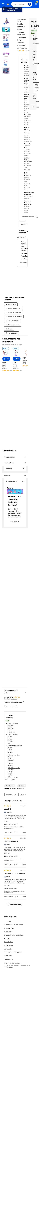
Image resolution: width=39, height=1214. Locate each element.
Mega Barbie (7, 949)
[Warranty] (23, 468)
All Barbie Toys (8, 959)
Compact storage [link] (13, 723)
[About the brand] (23, 481)
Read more (7, 821)
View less (15, 777)
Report (24, 832)
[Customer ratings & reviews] (25, 691)
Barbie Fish (7, 938)
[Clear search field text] (27, 4)
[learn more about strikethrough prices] (36, 28)
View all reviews (11, 707)
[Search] (29, 4)
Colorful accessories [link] (14, 768)
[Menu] (3, 4)
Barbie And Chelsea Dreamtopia (13, 924)
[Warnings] (25, 475)
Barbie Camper (8, 945)
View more (23, 262)
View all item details (28, 216)
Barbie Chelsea (8, 942)
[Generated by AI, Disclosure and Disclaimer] (12, 779)
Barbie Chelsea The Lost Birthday (13, 935)
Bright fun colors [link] (13, 734)
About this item (9, 451)
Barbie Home (8, 955)
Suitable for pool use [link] (14, 755)
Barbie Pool (7, 921)
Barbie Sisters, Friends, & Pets (12, 952)
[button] (22, 60)
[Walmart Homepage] (8, 4)
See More (14, 522)
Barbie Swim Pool (9, 928)
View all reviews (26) (15, 904)
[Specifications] (25, 462)
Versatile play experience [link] (15, 745)
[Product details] (25, 457)
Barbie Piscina (8, 931)
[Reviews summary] (29, 51)
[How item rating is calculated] (23, 702)
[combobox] (21, 4)
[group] (25, 51)
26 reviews (14, 699)
